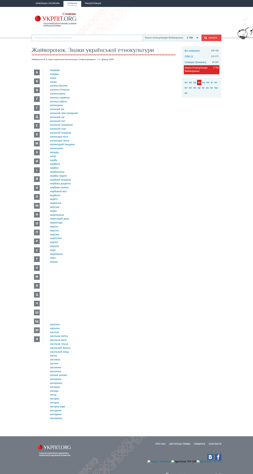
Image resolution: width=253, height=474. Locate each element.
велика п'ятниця (60, 89)
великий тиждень (60, 132)
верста (54, 226)
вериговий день (59, 218)
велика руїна (57, 93)
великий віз (57, 109)
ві (212, 82)
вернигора (56, 222)
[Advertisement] (175, 19)
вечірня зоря (57, 406)
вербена (55, 164)
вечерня (55, 387)
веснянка (55, 371)
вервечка (55, 203)
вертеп (54, 242)
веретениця (57, 215)
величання (56, 148)
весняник (55, 367)
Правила (199, 444)
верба (53, 160)
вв (190, 82)
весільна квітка (59, 336)
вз (203, 82)
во (194, 87)
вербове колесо (59, 187)
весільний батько (60, 348)
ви (207, 82)
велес (53, 82)
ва (186, 82)
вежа (53, 78)
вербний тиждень (60, 179)
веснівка (55, 359)
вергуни (54, 207)
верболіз (55, 195)
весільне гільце (59, 344)
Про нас (160, 444)
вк (215, 82)
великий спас (58, 128)
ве (199, 82)
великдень (56, 105)
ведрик (54, 74)
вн (190, 87)
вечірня (54, 402)
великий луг (57, 117)
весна (53, 355)
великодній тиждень (62, 144)
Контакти (215, 444)
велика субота (58, 101)
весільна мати (58, 340)
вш (216, 87)
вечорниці (56, 418)
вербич (54, 168)
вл (186, 87)
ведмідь (55, 70)
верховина (56, 254)
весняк (54, 363)
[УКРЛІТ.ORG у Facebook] (218, 457)
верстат (54, 230)
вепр (53, 156)
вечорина (55, 410)
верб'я (54, 199)
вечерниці (56, 383)
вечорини (56, 414)
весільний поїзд (59, 352)
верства (54, 234)
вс (203, 87)
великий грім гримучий (64, 113)
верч (53, 257)
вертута (54, 246)
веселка (55, 328)
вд (194, 82)
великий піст (57, 121)
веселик (55, 324)
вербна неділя (58, 175)
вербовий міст (58, 191)
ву (207, 87)
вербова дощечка (60, 183)
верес (53, 211)
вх (211, 87)
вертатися (56, 238)
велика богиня (58, 85)
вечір (53, 394)
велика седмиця (60, 97)
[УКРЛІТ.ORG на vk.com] (210, 457)
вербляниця (57, 172)
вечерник (55, 379)
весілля (54, 332)
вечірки (54, 398)
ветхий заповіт (58, 375)
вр (199, 87)
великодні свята (59, 140)
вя (186, 93)
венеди (54, 152)
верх (53, 250)
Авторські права (179, 444)
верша (54, 261)
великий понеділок (61, 124)
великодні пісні (59, 136)
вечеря (54, 391)
